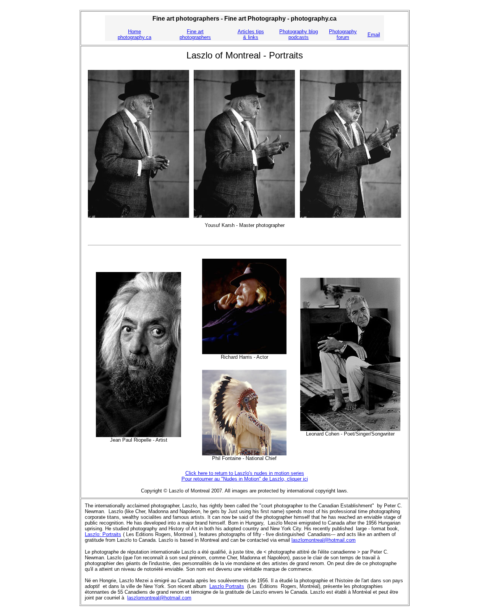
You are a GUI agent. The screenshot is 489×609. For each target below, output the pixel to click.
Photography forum (343, 34)
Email (374, 34)
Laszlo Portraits (226, 586)
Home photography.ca (134, 34)
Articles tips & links (251, 34)
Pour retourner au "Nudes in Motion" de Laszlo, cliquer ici (244, 479)
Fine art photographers (195, 34)
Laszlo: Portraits (103, 534)
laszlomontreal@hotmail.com (323, 540)
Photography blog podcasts (298, 34)
